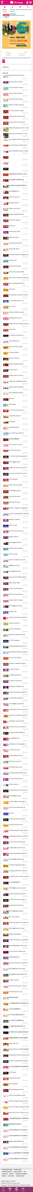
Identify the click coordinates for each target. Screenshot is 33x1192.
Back (3, 61)
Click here (13, 1181)
